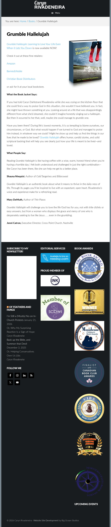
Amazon (11, 64)
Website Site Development (45, 520)
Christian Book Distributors (21, 79)
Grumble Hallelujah (49, 137)
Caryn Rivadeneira (55, 4)
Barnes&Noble (14, 71)
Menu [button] (57, 13)
